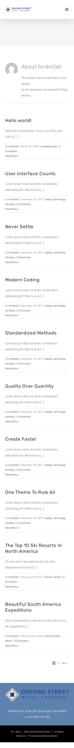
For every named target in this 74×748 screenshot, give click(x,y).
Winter (57, 577)
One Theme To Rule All (30, 492)
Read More (11, 156)
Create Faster (20, 439)
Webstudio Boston (49, 736)
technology (59, 199)
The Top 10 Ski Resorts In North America (33, 548)
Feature (48, 577)
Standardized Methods (31, 333)
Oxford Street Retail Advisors (37, 732)
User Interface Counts (30, 173)
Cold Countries (52, 636)
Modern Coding (22, 280)
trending (9, 204)
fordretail (14, 146)
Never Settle (19, 226)
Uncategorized (48, 146)
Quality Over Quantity (29, 386)
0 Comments (24, 204)
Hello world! (18, 120)
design (48, 199)
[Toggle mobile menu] (67, 9)
